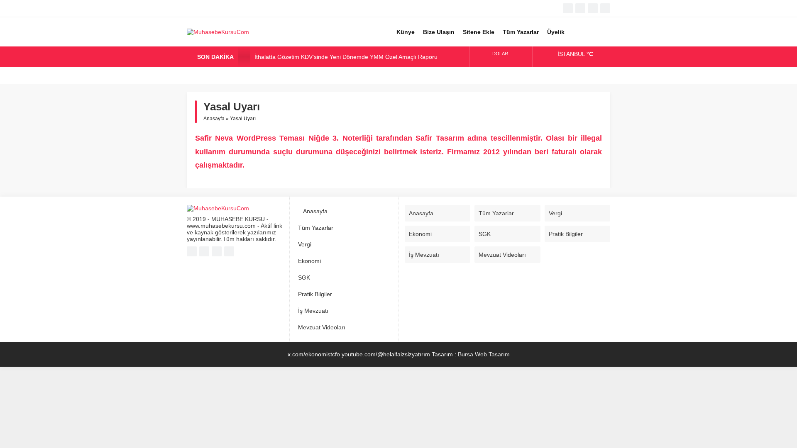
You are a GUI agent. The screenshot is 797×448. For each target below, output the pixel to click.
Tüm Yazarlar (521, 32)
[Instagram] (605, 8)
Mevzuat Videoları (321, 327)
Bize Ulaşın (439, 32)
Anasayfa (214, 119)
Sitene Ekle (478, 32)
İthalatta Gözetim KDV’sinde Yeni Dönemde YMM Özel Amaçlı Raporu (346, 57)
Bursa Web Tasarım (484, 354)
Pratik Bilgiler (315, 294)
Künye (405, 32)
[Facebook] (568, 8)
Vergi (304, 244)
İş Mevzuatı (313, 310)
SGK (304, 277)
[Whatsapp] (593, 8)
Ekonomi (309, 261)
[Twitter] (580, 8)
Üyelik (556, 32)
